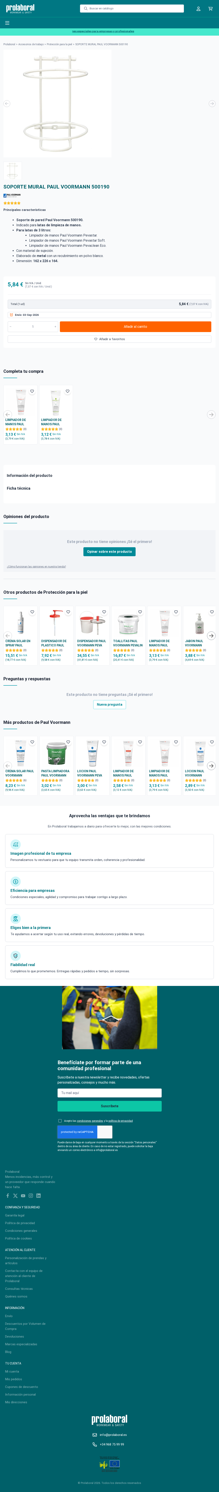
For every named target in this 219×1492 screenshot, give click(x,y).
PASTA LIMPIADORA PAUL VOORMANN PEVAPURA (55, 773)
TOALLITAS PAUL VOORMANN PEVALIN (128, 643)
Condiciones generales (21, 1231)
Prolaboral (9, 44)
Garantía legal (14, 1215)
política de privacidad (120, 1120)
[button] (12, 171)
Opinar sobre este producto (109, 552)
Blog (8, 1352)
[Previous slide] (6, 103)
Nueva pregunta (109, 704)
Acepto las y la (98, 1120)
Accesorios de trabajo (31, 44)
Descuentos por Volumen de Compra (25, 1326)
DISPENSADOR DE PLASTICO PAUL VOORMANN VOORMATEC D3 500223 (54, 643)
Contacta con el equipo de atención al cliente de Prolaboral (24, 1276)
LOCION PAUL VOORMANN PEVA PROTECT (89, 773)
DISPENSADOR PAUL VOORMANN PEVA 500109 (91, 643)
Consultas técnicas (19, 1289)
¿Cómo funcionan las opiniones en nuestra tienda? (36, 566)
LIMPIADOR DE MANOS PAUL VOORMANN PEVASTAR (123, 773)
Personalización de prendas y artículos (25, 1260)
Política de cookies (18, 1238)
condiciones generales (90, 1120)
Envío (9, 1316)
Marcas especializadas (21, 1344)
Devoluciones (14, 1336)
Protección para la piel (59, 44)
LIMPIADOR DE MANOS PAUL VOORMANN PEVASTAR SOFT (17, 422)
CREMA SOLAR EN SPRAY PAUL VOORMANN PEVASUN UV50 (17, 643)
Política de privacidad (20, 1223)
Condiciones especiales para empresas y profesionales (88, 31)
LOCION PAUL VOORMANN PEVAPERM (194, 773)
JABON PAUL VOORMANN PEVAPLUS (194, 643)
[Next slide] (212, 103)
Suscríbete (109, 1106)
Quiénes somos (16, 1296)
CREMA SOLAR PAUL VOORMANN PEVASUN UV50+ (19, 773)
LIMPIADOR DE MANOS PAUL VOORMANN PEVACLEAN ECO (53, 422)
